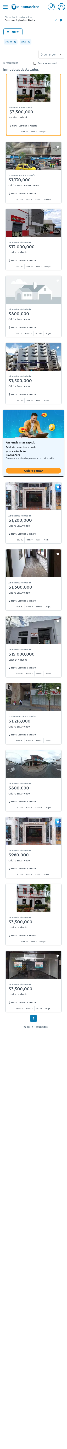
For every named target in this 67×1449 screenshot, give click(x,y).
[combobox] (51, 55)
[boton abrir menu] (5, 7)
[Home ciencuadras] (26, 7)
